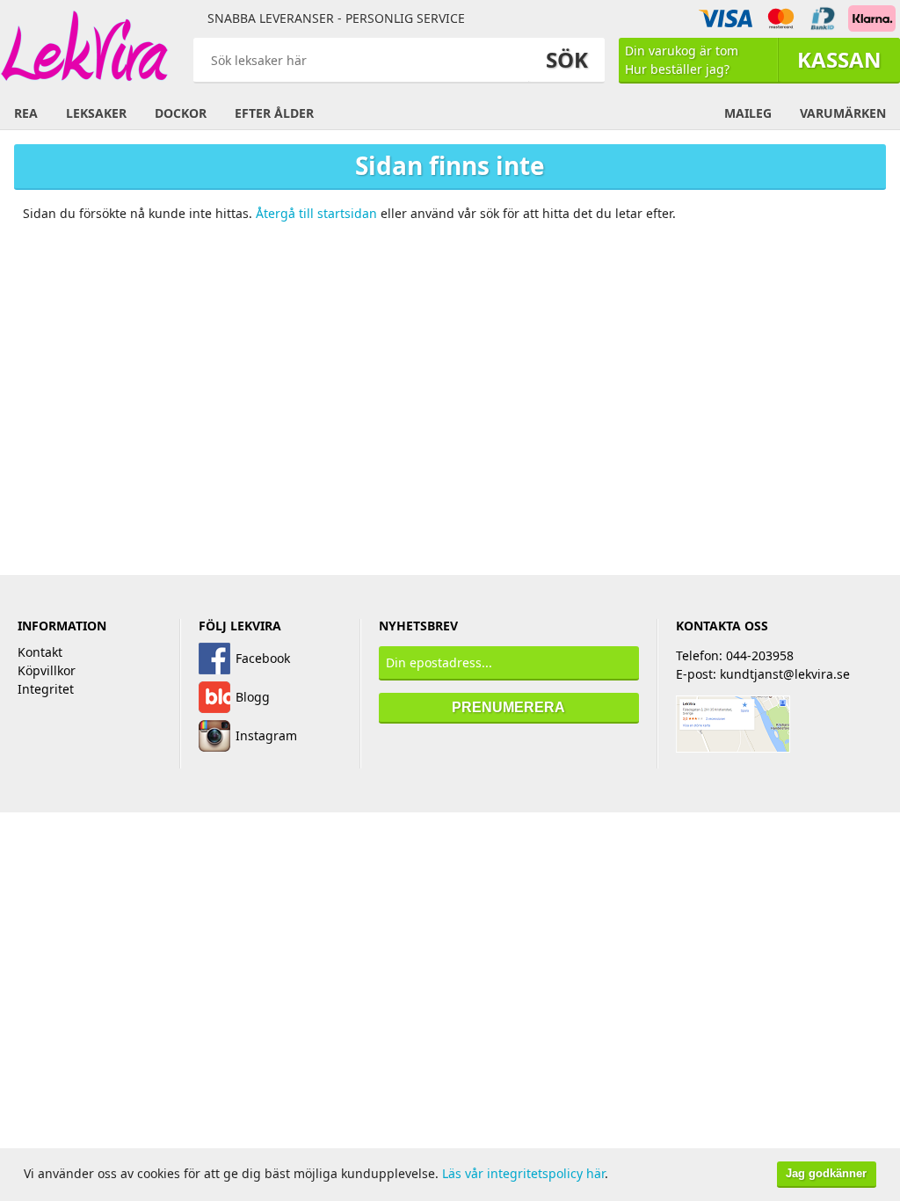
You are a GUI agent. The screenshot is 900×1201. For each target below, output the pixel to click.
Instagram (266, 735)
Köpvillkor (47, 670)
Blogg (253, 696)
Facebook (263, 658)
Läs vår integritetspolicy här (523, 1173)
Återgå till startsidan (316, 213)
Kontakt (40, 652)
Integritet (46, 689)
